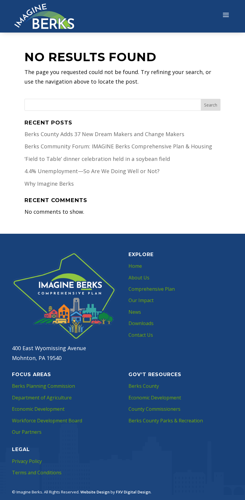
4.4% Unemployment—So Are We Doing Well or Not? (92, 171)
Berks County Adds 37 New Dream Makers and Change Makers (104, 134)
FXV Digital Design (133, 492)
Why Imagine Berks (49, 183)
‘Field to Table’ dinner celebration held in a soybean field (97, 158)
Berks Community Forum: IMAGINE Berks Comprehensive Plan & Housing (118, 146)
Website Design (95, 492)
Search (210, 105)
